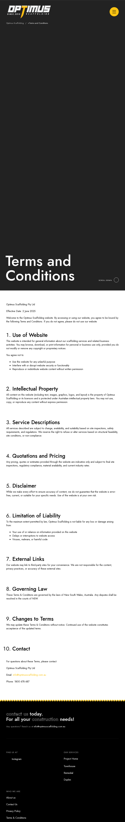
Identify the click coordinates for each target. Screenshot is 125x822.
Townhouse (69, 766)
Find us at (12, 752)
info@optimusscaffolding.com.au (29, 675)
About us (11, 797)
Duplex (67, 779)
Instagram (16, 759)
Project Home (71, 759)
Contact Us (11, 804)
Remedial (68, 773)
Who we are (13, 791)
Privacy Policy (13, 811)
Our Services (71, 752)
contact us (17, 713)
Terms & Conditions (16, 818)
